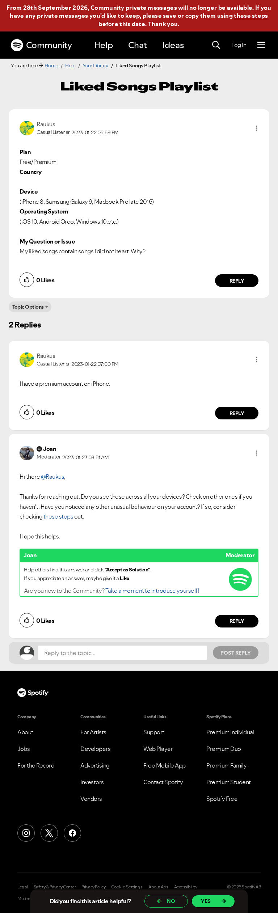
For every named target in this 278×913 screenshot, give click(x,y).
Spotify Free (221, 799)
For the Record (35, 765)
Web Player (158, 749)
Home (51, 65)
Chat (137, 45)
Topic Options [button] (28, 306)
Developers (95, 749)
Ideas (173, 45)
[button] (256, 128)
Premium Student (228, 782)
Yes (206, 901)
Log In (238, 45)
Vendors (91, 799)
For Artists (93, 732)
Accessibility (185, 887)
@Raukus (52, 477)
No (171, 901)
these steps (251, 16)
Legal (22, 887)
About (25, 732)
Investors (92, 782)
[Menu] (261, 45)
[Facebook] (72, 833)
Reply (236, 280)
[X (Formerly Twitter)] (49, 833)
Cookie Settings (127, 887)
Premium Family (226, 765)
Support (153, 732)
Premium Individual (230, 732)
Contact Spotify (163, 782)
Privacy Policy (93, 887)
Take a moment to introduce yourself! (152, 591)
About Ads (158, 887)
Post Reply (235, 652)
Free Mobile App (164, 765)
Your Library (96, 65)
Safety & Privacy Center (55, 887)
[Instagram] (26, 833)
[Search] (216, 45)
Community (49, 45)
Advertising (95, 765)
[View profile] (27, 127)
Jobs (23, 749)
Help (103, 45)
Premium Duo (223, 749)
